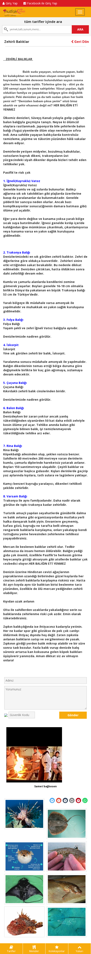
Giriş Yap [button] (12, 3)
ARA (80, 29)
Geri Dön (81, 41)
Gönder (73, 715)
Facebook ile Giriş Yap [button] (42, 3)
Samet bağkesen (45, 786)
